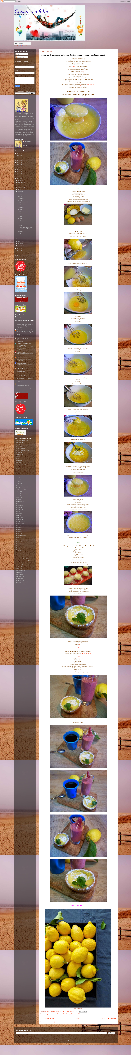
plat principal (19, 541)
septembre (20, 187)
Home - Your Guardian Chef (24, 323)
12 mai (21, 218)
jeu (17, 503)
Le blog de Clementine (22, 368)
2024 (18, 158)
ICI (80, 86)
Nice (83, 71)
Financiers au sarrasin (21, 339)
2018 (18, 171)
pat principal (19, 531)
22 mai (21, 209)
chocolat (18, 466)
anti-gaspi (18, 452)
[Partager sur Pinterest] (86, 1012)
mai (19, 196)
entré (17, 482)
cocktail (18, 468)
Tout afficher (32, 388)
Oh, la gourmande (21, 363)
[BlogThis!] (81, 1012)
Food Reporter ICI (87, 653)
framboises (80, 658)
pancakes (18, 527)
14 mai (21, 216)
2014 (18, 248)
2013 (18, 250)
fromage (18, 486)
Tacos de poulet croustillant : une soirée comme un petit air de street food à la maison (25, 333)
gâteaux (73, 66)
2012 (18, 253)
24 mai (21, 207)
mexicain (18, 519)
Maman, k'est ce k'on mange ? (24, 330)
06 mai (21, 225)
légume (18, 507)
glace (17, 493)
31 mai (21, 198)
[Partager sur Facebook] (85, 1012)
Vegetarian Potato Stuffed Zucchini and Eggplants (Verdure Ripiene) (25, 325)
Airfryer (18, 446)
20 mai (21, 211)
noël (17, 525)
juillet (19, 191)
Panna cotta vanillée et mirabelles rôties (25, 353)
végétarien (18, 580)
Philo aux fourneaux (22, 357)
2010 (18, 255)
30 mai (21, 200)
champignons (19, 464)
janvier (20, 245)
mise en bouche (20, 521)
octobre (20, 185)
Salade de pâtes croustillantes (23, 385)
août (19, 189)
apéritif (18, 454)
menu (17, 515)
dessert (67, 1014)
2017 (18, 174)
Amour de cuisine (21, 375)
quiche (18, 551)
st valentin (18, 576)
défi (17, 478)
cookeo (18, 472)
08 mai (21, 223)
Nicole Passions (90, 84)
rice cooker (19, 564)
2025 (18, 155)
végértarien (19, 578)
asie (17, 456)
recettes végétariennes (79, 1014)
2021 (18, 165)
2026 (18, 153)
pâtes (17, 533)
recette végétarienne (21, 555)
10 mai (21, 221)
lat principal (19, 505)
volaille (18, 582)
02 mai (21, 234)
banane (78, 655)
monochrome (19, 523)
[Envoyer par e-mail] (80, 1012)
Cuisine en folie (31, 10)
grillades (18, 497)
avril (19, 239)
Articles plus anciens (109, 1018)
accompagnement (48, 1014)
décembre (20, 180)
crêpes (17, 474)
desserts (88, 64)
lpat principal (19, 513)
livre (17, 511)
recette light (19, 553)
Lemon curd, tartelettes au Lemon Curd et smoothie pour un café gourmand (72, 55)
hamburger (18, 501)
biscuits (18, 460)
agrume (55, 1014)
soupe (17, 572)
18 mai (21, 214)
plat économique (20, 539)
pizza (17, 537)
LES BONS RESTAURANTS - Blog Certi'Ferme (24, 344)
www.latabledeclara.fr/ (22, 384)
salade (17, 568)
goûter (71, 1014)
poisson (18, 543)
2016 (18, 176)
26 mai (21, 205)
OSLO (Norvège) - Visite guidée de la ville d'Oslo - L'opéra (25, 347)
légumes (18, 509)
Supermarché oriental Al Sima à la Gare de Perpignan (24, 370)
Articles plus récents (47, 1018)
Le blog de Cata (21, 352)
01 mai (21, 236)
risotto (17, 566)
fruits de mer (19, 487)
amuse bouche (19, 448)
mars (19, 241)
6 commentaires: (70, 1011)
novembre (20, 182)
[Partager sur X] (83, 1012)
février (19, 243)
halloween (18, 499)
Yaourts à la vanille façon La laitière (24, 364)
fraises (80, 659)
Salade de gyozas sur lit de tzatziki (24, 359)
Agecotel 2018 (19, 442)
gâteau (18, 492)
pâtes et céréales (20, 535)
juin (19, 194)
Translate (25, 45)
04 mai (21, 231)
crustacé (18, 476)
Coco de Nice (28, 141)
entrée (17, 484)
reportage (18, 562)
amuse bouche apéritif (21, 450)
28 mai (21, 202)
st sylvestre (19, 574)
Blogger (72, 1040)
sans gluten (19, 570)
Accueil (77, 1018)
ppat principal (19, 547)
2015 (18, 178)
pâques (18, 529)
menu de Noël (19, 517)
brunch (59, 1014)
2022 (18, 162)
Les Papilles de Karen (22, 338)
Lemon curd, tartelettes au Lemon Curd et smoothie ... (26, 227)
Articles (19, 54)
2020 (18, 167)
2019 (18, 169)
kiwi (79, 656)
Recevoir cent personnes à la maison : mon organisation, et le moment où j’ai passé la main (25, 378)
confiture (63, 1014)
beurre (17, 458)
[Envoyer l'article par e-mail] (76, 1011)
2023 (18, 160)
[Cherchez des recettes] (20, 317)
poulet (17, 545)
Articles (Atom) (51, 1022)
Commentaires (20, 57)
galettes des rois (20, 490)
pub (17, 549)
